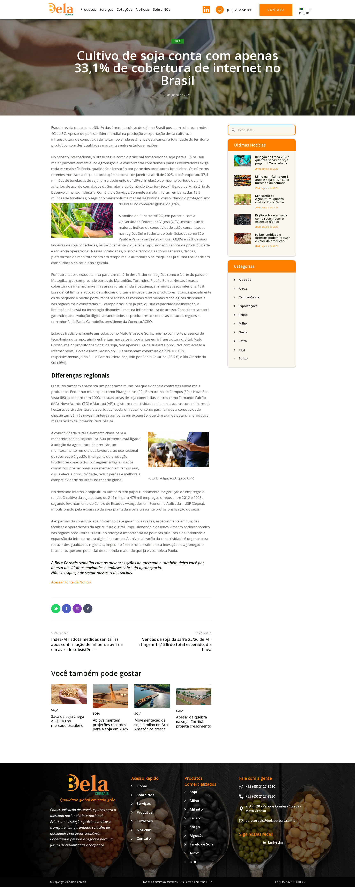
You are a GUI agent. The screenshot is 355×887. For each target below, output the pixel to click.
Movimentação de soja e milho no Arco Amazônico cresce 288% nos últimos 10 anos (151, 729)
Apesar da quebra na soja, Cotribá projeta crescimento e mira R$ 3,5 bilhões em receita (193, 726)
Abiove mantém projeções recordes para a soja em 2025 (110, 724)
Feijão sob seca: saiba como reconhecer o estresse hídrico (271, 218)
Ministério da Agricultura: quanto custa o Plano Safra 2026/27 (269, 200)
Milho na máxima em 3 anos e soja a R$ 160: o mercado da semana (272, 179)
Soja (177, 41)
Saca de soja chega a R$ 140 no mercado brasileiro (67, 721)
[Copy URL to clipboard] (87, 608)
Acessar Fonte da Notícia (71, 582)
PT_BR (304, 13)
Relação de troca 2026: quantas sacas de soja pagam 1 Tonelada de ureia (272, 161)
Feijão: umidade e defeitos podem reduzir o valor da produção (272, 238)
